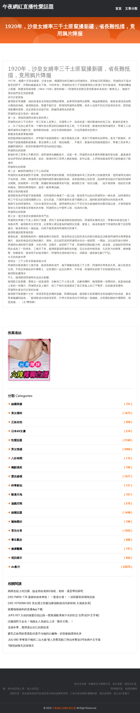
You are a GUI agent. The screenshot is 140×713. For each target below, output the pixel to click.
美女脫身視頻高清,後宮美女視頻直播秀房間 (45, 693)
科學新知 (71, 485)
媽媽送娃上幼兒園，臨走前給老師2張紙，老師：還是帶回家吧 (45, 591)
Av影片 (71, 566)
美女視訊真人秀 (16, 688)
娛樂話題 (71, 512)
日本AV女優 (71, 431)
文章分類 (131, 8)
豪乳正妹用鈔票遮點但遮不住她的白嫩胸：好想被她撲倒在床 (45, 633)
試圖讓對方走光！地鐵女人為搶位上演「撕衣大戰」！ (40, 621)
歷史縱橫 (71, 476)
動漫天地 (71, 494)
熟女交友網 (80, 683)
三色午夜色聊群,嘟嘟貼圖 (83, 693)
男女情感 (71, 449)
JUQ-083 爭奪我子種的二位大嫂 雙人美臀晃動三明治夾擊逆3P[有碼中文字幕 (54, 639)
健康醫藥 (71, 548)
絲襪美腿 (71, 404)
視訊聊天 (71, 557)
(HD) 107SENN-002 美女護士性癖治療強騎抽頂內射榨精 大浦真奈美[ (49, 603)
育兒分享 (71, 530)
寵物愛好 (71, 521)
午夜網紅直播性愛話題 (28, 7)
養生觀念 (71, 539)
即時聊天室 (117, 688)
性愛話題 (71, 440)
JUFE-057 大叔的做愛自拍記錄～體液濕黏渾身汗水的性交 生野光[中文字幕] (53, 615)
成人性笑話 (33, 688)
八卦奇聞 (71, 458)
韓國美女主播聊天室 (99, 683)
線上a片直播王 (121, 693)
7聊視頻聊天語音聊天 (21, 645)
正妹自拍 (71, 422)
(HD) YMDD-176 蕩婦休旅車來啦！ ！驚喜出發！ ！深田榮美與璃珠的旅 (51, 597)
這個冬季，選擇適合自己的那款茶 (28, 627)
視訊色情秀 (105, 693)
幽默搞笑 (71, 467)
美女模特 (71, 413)
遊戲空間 (71, 503)
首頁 (118, 8)
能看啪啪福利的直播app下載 (25, 609)
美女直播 (117, 683)
